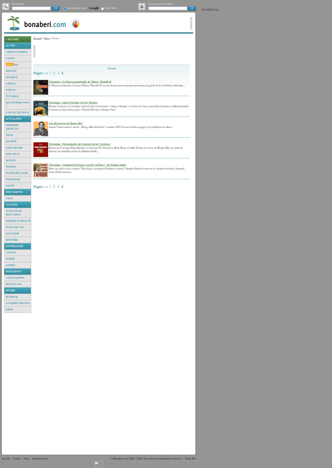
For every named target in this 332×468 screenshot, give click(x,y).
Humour (12, 297)
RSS (16, 64)
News (9, 135)
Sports (11, 160)
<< (46, 72)
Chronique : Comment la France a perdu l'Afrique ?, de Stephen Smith (87, 165)
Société (11, 141)
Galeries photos (18, 303)
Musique (12, 77)
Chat (9, 198)
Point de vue (15, 227)
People (11, 166)
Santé (10, 185)
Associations (15, 278)
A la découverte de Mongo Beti (65, 123)
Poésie (10, 259)
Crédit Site (190, 458)
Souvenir (12, 233)
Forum (10, 90)
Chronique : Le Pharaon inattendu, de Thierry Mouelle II (80, 82)
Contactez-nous (17, 112)
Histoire (12, 240)
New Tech (12, 154)
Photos (11, 71)
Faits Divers (14, 148)
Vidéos (10, 83)
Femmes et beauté (18, 221)
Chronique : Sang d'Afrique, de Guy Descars (73, 102)
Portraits (13, 179)
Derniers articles (12, 127)
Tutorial (12, 96)
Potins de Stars (17, 173)
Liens (9, 309)
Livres (10, 265)
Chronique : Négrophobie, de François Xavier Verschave (79, 144)
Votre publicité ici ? (210, 9)
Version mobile (17, 52)
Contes (11, 252)
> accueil (12, 39)
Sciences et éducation (14, 212)
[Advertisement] (17, 383)
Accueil (37, 38)
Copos (10, 58)
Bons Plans (13, 284)
